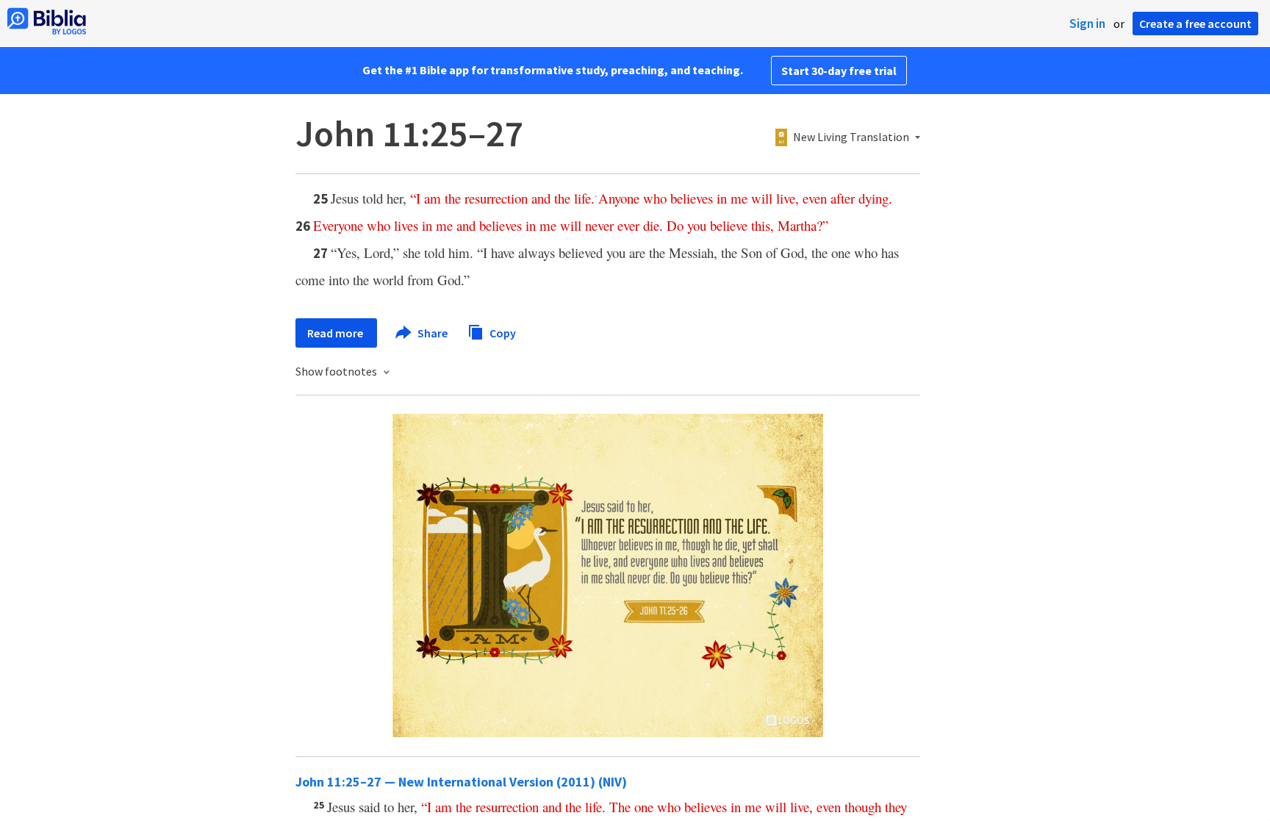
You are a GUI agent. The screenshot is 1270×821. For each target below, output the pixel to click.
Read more (336, 333)
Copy (501, 332)
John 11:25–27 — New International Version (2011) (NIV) (461, 781)
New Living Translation (851, 137)
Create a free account (1195, 23)
